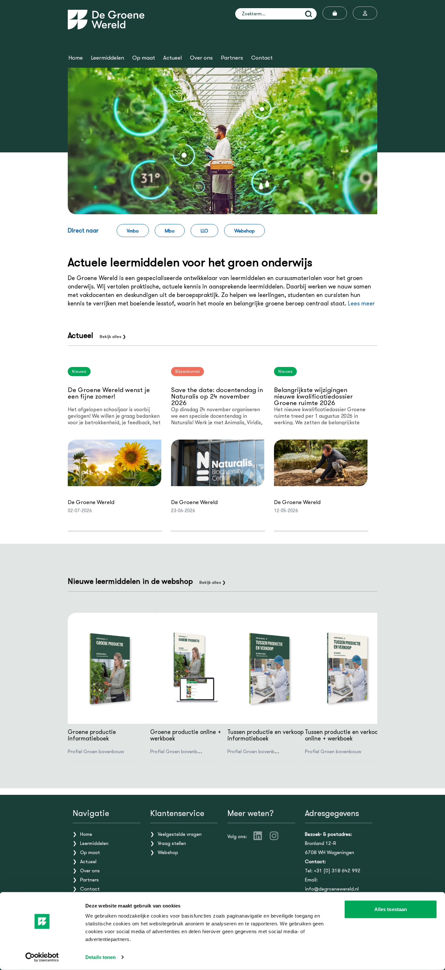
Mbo (170, 231)
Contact (262, 58)
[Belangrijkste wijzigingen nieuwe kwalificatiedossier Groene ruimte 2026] (320, 463)
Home (75, 58)
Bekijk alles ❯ (113, 336)
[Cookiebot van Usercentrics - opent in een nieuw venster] (42, 957)
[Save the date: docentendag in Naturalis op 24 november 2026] (218, 463)
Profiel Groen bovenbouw (96, 751)
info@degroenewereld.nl (332, 889)
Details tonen (100, 957)
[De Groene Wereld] (106, 20)
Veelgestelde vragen (180, 834)
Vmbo (133, 231)
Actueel (172, 58)
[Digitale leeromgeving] (365, 13)
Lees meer (361, 303)
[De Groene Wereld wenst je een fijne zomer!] (114, 463)
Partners (232, 58)
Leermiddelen (107, 58)
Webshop (244, 231)
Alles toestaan (390, 909)
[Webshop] (335, 13)
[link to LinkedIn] (257, 836)
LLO (204, 231)
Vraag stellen (172, 843)
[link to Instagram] (274, 836)
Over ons (201, 58)
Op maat (143, 58)
